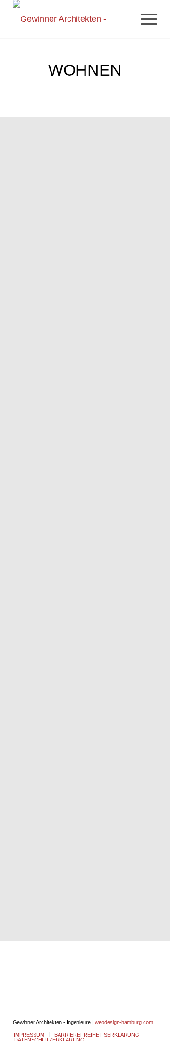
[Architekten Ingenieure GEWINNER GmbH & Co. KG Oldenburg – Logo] (70, 19)
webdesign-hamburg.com (124, 1022)
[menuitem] (144, 19)
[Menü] (144, 19)
